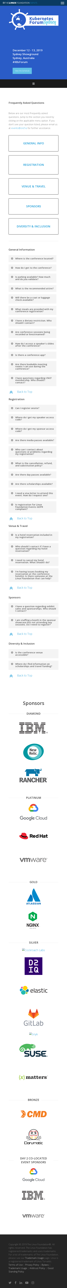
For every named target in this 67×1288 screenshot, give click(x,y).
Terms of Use (16, 1264)
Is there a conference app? (30, 354)
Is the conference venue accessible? (29, 653)
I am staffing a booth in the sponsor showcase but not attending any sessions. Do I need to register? (35, 622)
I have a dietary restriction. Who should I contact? (33, 321)
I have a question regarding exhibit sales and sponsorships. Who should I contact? (35, 608)
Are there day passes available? (33, 474)
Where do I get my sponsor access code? (34, 430)
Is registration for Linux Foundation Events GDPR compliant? (29, 507)
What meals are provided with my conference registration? (34, 310)
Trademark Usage (34, 1257)
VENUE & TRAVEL (33, 186)
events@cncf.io (19, 128)
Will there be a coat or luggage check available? (32, 298)
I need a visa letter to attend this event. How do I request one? (34, 494)
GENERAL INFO (33, 143)
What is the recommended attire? (34, 288)
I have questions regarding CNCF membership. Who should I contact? (33, 380)
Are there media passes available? (34, 440)
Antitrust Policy (37, 1268)
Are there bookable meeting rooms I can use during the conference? (31, 366)
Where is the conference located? (34, 258)
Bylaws (45, 1264)
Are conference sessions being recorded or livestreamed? (32, 333)
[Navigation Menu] (62, 2)
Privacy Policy (32, 1264)
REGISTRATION (33, 165)
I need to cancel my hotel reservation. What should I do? (32, 561)
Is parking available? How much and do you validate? (32, 278)
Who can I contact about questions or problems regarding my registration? (33, 451)
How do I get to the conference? (33, 267)
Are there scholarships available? (34, 483)
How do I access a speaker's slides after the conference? (34, 344)
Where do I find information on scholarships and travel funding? (33, 665)
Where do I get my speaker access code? (34, 418)
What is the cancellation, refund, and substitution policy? (33, 464)
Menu (33, 83)
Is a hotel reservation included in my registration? (33, 536)
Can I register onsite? (27, 408)
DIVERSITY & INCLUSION (33, 226)
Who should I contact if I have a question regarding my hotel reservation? (33, 548)
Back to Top (24, 392)
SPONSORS (33, 206)
